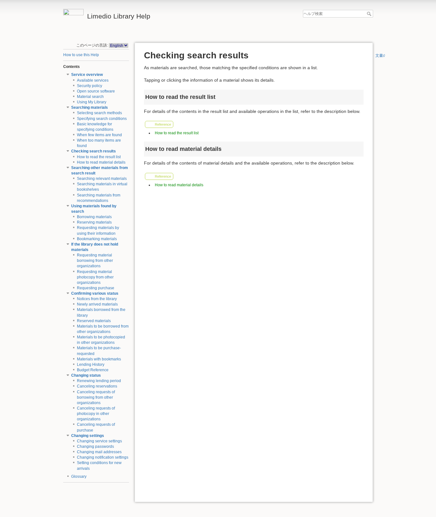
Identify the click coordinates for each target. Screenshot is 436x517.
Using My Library (91, 102)
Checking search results (93, 151)
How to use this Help (81, 55)
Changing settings (87, 435)
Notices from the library (97, 299)
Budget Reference (93, 370)
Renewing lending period (99, 381)
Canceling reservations (97, 386)
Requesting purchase (95, 288)
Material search (90, 96)
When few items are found (99, 135)
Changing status (86, 375)
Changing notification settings (102, 457)
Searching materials (89, 107)
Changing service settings (99, 441)
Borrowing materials (94, 217)
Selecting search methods (99, 113)
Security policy (89, 86)
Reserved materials (94, 321)
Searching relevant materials (102, 178)
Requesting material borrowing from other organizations (95, 260)
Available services (93, 80)
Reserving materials (94, 222)
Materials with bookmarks (99, 359)
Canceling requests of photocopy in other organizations (96, 413)
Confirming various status (94, 293)
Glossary (78, 476)
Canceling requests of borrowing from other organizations (96, 397)
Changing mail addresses (99, 452)
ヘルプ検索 (370, 13)
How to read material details (101, 162)
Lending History (90, 364)
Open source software (96, 91)
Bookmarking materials (97, 239)
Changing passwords (95, 446)
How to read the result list (99, 157)
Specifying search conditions (102, 118)
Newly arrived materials (97, 304)
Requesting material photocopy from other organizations (95, 277)
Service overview (87, 74)
